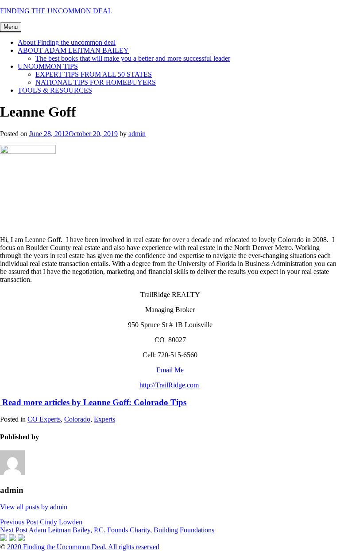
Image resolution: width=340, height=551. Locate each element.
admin (137, 133)
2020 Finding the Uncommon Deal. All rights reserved (83, 547)
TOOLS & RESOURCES (55, 90)
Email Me (170, 370)
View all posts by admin (33, 507)
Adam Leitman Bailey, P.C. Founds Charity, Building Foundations (107, 530)
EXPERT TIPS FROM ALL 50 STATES (93, 74)
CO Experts (44, 419)
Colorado (77, 419)
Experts (104, 419)
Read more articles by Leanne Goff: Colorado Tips (93, 402)
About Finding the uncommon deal (67, 42)
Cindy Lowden (41, 522)
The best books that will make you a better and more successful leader (132, 58)
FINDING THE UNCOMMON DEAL (56, 11)
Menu (11, 26)
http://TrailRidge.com (170, 385)
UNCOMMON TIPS (48, 66)
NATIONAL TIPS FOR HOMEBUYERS (95, 82)
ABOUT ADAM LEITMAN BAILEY (73, 50)
